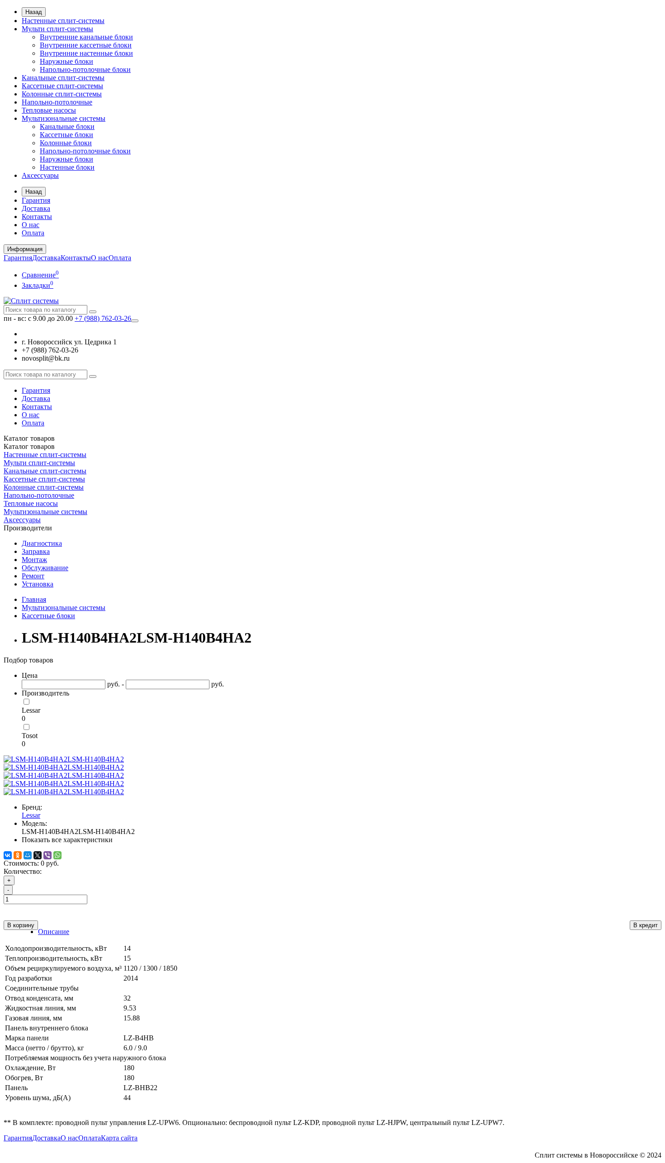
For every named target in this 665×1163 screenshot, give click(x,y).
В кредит (645, 925)
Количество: (23, 871)
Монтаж (34, 559)
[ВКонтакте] (8, 855)
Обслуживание (45, 568)
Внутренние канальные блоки (86, 37)
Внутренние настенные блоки (86, 53)
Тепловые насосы (49, 110)
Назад (33, 12)
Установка (37, 584)
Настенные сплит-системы (63, 20)
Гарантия (36, 200)
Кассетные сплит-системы (62, 86)
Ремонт (33, 576)
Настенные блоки (67, 167)
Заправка (36, 551)
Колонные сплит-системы (62, 94)
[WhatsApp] (57, 855)
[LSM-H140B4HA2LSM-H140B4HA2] (64, 759)
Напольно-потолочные (57, 102)
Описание (53, 931)
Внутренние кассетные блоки (86, 45)
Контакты (37, 216)
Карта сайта (119, 1138)
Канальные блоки (67, 126)
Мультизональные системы (63, 118)
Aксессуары (40, 175)
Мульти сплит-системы (57, 29)
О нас (30, 225)
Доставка (36, 208)
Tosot (30, 735)
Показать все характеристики (67, 840)
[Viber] (47, 855)
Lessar (31, 710)
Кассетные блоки (66, 134)
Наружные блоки (66, 61)
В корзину (20, 925)
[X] (37, 855)
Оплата (33, 233)
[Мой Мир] (28, 855)
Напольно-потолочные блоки (85, 69)
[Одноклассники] (18, 855)
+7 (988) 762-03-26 (103, 318)
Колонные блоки (66, 143)
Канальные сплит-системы (63, 77)
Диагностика (42, 543)
